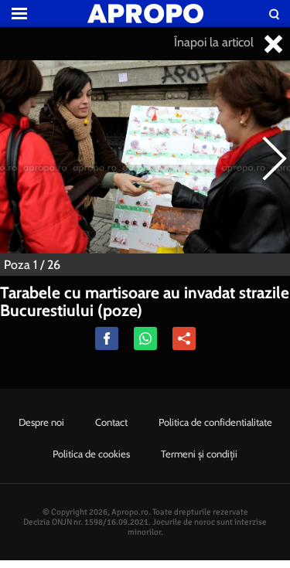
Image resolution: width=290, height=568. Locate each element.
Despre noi (41, 422)
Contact (111, 422)
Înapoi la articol (215, 42)
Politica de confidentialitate (215, 422)
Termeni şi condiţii (199, 453)
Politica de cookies (91, 453)
